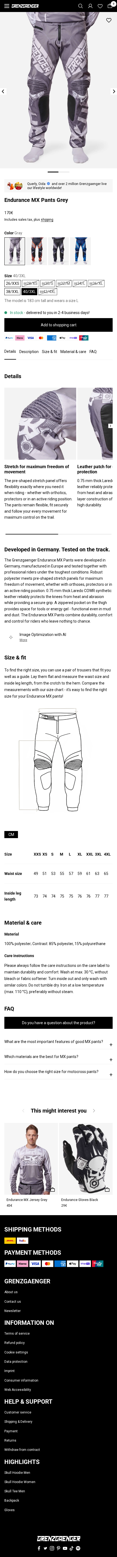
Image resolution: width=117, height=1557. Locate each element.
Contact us (12, 1302)
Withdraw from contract (22, 1450)
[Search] (80, 6)
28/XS (32, 283)
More (23, 640)
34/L (81, 283)
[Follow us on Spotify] (78, 1548)
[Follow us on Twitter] (45, 1548)
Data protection (15, 1362)
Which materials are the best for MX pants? (58, 1058)
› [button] (110, 426)
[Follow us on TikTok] (71, 1548)
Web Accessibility (17, 1390)
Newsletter (12, 1311)
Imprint (9, 1371)
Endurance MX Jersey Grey (27, 1200)
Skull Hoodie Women (19, 1482)
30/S (49, 283)
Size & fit (49, 351)
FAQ (93, 351)
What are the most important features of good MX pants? (58, 1043)
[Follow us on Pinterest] (58, 1548)
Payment (11, 1431)
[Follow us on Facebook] (39, 1548)
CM (11, 834)
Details (10, 351)
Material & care (73, 351)
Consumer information (21, 1380)
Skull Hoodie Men (17, 1473)
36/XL (98, 283)
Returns (10, 1440)
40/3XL (29, 291)
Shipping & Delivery (18, 1422)
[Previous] (3, 91)
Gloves (9, 1510)
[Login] (90, 6)
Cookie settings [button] (16, 1352)
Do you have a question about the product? (58, 1023)
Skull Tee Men (14, 1491)
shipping (47, 220)
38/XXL (12, 291)
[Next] (113, 91)
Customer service (17, 1412)
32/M (65, 283)
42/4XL (49, 291)
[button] (94, 1110)
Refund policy (14, 1343)
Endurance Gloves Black (79, 1200)
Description (29, 351)
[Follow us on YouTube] (65, 1548)
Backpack (11, 1500)
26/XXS (12, 283)
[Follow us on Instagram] (52, 1548)
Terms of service (17, 1333)
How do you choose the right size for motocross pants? (58, 1073)
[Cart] (110, 6)
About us (11, 1292)
